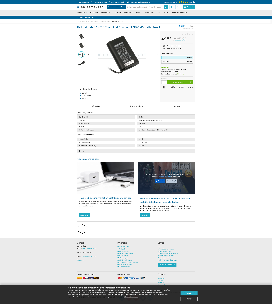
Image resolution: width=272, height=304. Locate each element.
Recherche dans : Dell (115, 7)
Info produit (96, 106)
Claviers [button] (117, 13)
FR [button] (177, 7)
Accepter (189, 293)
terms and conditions (165, 176)
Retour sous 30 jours (100, 2)
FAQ (159, 247)
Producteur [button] (81, 13)
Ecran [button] (138, 13)
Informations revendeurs (166, 249)
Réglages (189, 299)
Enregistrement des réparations (168, 253)
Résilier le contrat (163, 258)
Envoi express (84, 2)
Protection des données (125, 253)
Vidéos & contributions (136, 106)
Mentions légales (122, 258)
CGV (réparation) (123, 247)
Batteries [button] (93, 13)
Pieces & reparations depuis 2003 (140, 2)
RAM (166, 13)
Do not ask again (171, 181)
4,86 (178, 2)
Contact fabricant (123, 256)
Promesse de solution (118, 2)
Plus (83, 151)
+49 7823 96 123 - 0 (89, 248)
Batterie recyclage (123, 251)
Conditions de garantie (124, 264)
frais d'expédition (180, 40)
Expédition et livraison (124, 260)
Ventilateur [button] (149, 13)
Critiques (177, 106)
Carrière (160, 280)
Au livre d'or (161, 278)
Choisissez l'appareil (83, 17)
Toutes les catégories (179, 13)
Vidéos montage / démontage (167, 260)
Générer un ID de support (167, 265)
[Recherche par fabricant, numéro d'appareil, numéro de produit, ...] (166, 7)
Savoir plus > (84, 215)
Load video (161, 181)
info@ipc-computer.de (89, 256)
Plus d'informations (131, 297)
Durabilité (161, 283)
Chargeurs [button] (105, 13)
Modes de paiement (123, 267)
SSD (159, 13)
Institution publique (164, 251)
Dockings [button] (127, 13)
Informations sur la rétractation (127, 262)
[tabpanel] (123, 54)
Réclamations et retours (166, 256)
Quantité (164, 79)
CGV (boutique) (122, 249)
